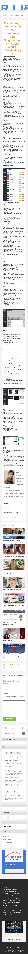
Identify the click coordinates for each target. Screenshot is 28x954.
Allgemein (14, 517)
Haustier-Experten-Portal (11, 747)
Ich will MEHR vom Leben (14, 939)
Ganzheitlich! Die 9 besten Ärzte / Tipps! (11, 893)
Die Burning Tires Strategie (8, 914)
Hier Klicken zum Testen (14, 871)
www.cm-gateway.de (7, 509)
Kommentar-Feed (8, 842)
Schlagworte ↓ (22, 517)
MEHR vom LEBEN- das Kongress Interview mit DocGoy (13, 903)
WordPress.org (8, 845)
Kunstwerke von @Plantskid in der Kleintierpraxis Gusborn (12, 790)
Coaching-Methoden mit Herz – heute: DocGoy (12, 912)
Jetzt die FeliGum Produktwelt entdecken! (14, 780)
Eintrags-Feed (8, 839)
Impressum (4, 947)
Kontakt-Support (23, 947)
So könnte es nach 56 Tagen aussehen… (11, 895)
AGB (18, 947)
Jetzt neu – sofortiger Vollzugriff (9, 891)
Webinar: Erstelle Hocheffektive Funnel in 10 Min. (13, 910)
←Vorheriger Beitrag (9, 728)
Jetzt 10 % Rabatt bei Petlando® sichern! (14, 752)
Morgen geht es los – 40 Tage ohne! (10, 897)
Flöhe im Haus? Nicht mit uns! (11, 760)
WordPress (22, 951)
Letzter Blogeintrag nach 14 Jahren (10, 887)
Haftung (14, 947)
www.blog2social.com (7, 507)
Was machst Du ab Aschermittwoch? (10, 905)
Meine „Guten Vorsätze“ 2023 (9, 907)
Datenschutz (9, 947)
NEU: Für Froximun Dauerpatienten (10, 889)
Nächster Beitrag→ (19, 728)
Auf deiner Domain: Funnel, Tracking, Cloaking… (13, 909)
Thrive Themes (12, 951)
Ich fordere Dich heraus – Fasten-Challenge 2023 (12, 900)
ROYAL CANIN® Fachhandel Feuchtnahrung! (11, 769)
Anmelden (7, 836)
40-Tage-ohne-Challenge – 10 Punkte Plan (11, 898)
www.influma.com (6, 510)
